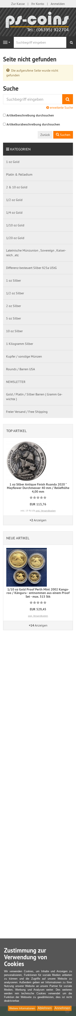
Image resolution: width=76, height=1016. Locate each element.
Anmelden (58, 4)
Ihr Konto (37, 4)
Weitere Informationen (22, 1008)
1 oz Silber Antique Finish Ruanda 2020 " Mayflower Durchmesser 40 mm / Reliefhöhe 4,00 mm (38, 488)
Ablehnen (45, 1008)
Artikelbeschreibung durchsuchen (30, 115)
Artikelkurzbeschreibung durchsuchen (33, 124)
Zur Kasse (18, 4)
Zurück (45, 135)
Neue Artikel (17, 538)
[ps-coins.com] (38, 21)
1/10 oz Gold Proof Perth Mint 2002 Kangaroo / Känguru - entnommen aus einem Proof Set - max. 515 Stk (38, 593)
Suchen (64, 135)
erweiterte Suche (61, 107)
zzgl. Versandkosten (46, 510)
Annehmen (62, 1008)
